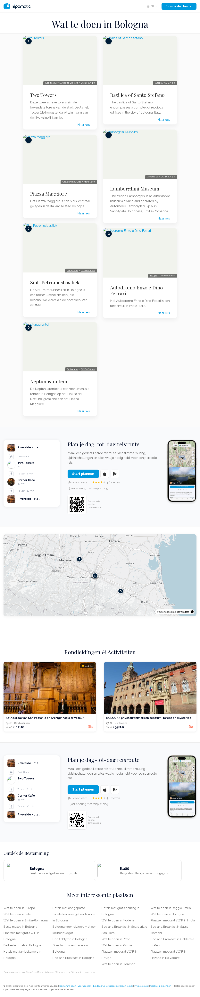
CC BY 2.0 (169, 82)
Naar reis (83, 125)
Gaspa (158, 82)
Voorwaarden (84, 986)
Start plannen (83, 474)
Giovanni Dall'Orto (71, 181)
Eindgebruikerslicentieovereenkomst (113, 986)
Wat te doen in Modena (118, 920)
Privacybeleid (141, 986)
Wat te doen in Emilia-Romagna (26, 920)
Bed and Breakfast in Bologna (73, 958)
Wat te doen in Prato (116, 939)
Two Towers (43, 95)
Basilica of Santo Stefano (137, 95)
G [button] (121, 591)
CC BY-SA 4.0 (88, 82)
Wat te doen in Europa (19, 908)
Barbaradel (72, 369)
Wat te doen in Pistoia (117, 945)
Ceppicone (72, 270)
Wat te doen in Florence (118, 964)
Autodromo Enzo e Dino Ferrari (136, 290)
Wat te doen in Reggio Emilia (171, 908)
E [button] (95, 575)
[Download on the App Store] (104, 474)
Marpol (153, 275)
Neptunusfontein (48, 381)
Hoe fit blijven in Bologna (70, 939)
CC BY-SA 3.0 (88, 270)
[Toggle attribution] (192, 611)
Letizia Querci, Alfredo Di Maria (61, 82)
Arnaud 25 (152, 176)
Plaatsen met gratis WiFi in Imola (173, 920)
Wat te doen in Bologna (167, 914)
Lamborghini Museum (134, 188)
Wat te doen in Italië (17, 914)
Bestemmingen (67, 986)
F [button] (79, 559)
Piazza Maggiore (48, 194)
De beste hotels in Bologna (22, 945)
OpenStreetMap (167, 611)
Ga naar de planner (179, 6)
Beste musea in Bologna (20, 926)
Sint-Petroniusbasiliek (54, 282)
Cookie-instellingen (160, 986)
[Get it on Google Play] (115, 474)
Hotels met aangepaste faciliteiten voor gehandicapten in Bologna (74, 914)
